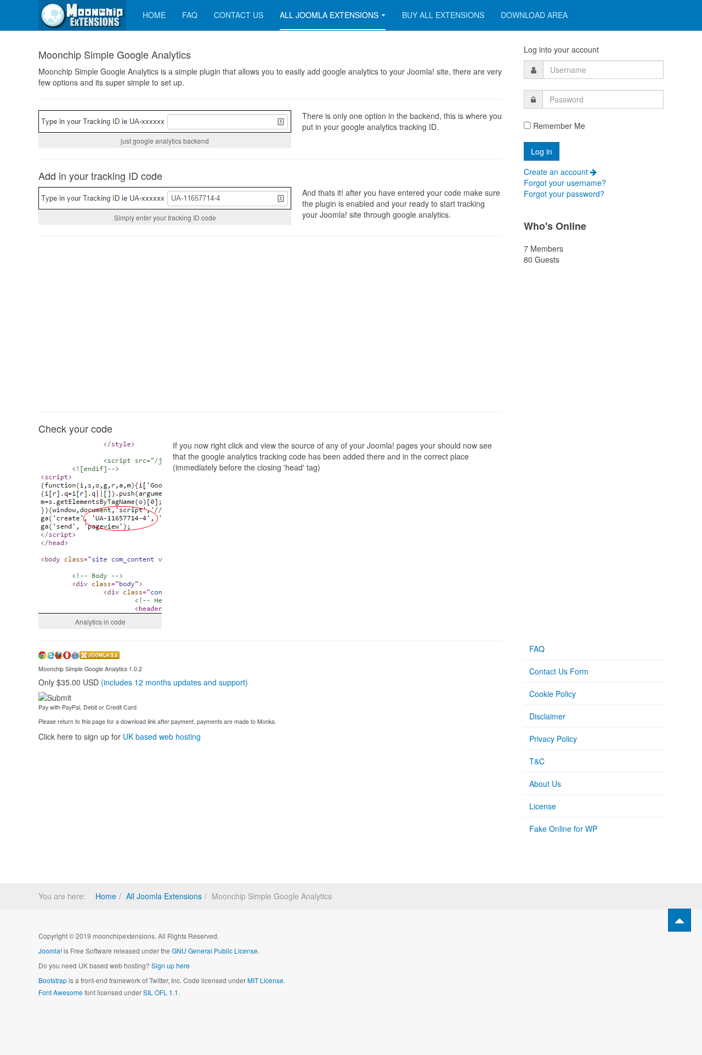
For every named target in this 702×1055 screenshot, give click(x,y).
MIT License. (266, 980)
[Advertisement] (270, 324)
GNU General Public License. (215, 950)
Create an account (557, 171)
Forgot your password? (564, 193)
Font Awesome (60, 992)
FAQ (189, 14)
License (542, 806)
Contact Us (238, 14)
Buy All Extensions (443, 14)
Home (154, 14)
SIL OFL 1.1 (160, 992)
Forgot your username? (565, 182)
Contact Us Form (558, 671)
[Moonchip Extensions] (82, 15)
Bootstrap (52, 980)
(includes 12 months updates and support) (174, 682)
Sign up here (170, 965)
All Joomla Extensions (329, 14)
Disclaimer (547, 716)
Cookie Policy (552, 693)
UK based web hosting (162, 736)
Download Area (534, 14)
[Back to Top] (679, 920)
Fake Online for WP (563, 828)
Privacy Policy (553, 738)
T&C (537, 761)
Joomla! (50, 950)
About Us (545, 783)
